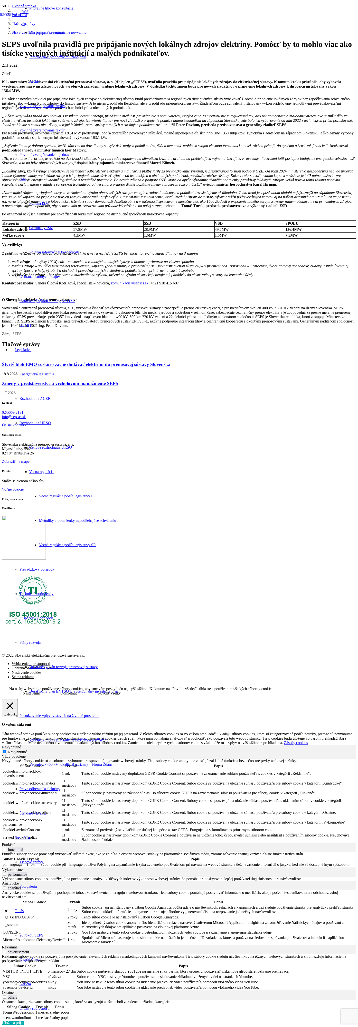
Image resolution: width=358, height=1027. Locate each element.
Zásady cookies (296, 743)
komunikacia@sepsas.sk (129, 283)
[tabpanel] (179, 801)
